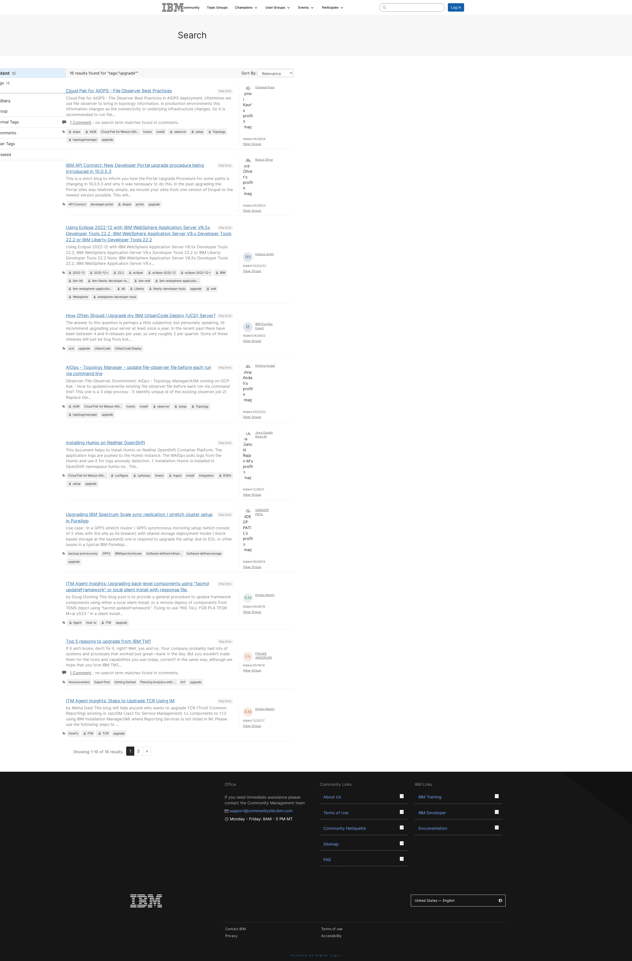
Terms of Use (335, 812)
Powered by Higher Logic (316, 955)
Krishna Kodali (265, 365)
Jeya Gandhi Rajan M (264, 435)
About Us (332, 796)
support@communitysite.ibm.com (261, 810)
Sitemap (331, 844)
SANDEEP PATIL (262, 512)
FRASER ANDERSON (263, 656)
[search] (384, 7)
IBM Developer (432, 812)
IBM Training (429, 796)
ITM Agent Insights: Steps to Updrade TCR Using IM (120, 700)
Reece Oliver (264, 159)
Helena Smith (264, 254)
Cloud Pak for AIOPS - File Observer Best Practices (119, 90)
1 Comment (81, 122)
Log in (456, 7)
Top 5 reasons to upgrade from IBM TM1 (108, 641)
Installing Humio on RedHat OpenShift (105, 442)
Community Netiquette (344, 828)
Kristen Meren (265, 595)
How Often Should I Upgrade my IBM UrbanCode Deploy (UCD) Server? (141, 315)
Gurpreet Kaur (265, 87)
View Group (252, 144)
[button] (246, 7)
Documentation (432, 828)
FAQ (327, 859)
